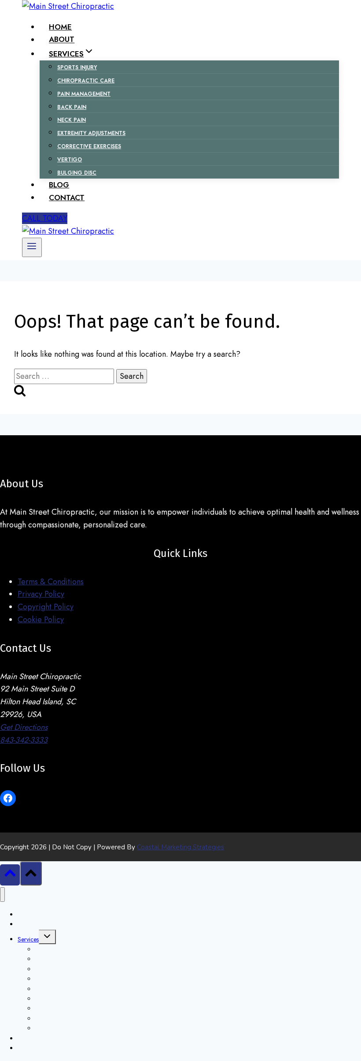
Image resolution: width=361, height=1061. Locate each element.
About (61, 39)
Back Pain (71, 107)
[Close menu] (2, 894)
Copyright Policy (46, 607)
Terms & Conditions (51, 581)
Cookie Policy (41, 619)
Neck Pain (71, 120)
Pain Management (84, 94)
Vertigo (69, 160)
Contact (67, 197)
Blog (59, 184)
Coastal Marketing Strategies (180, 847)
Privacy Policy (41, 594)
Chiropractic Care (85, 81)
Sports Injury (77, 67)
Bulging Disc (76, 173)
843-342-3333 (24, 740)
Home (60, 27)
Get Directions (24, 727)
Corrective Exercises (89, 146)
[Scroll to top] (10, 874)
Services (28, 939)
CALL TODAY (44, 218)
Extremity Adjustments (91, 133)
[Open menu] (32, 247)
